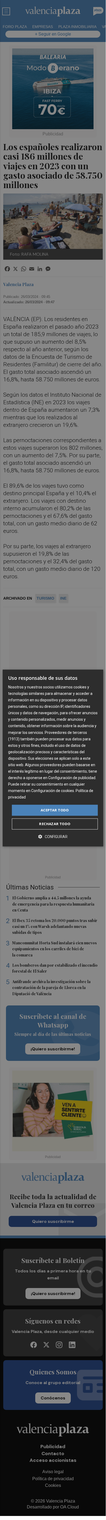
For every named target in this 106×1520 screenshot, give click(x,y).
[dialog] (53, 758)
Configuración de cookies (52, 791)
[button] (53, 836)
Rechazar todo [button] (54, 823)
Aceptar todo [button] (55, 810)
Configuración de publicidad (71, 778)
